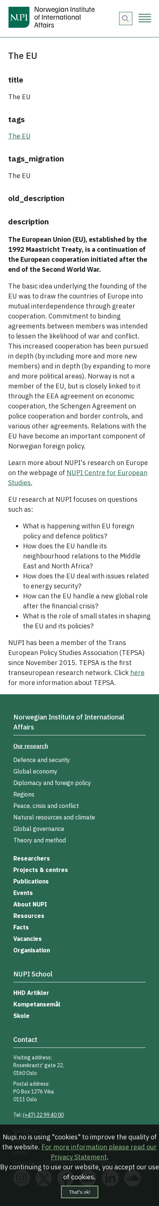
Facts (21, 927)
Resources (28, 915)
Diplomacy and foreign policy (52, 782)
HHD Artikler (31, 992)
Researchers (31, 858)
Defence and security (41, 760)
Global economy (35, 771)
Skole (21, 1015)
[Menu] (144, 19)
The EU (19, 136)
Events (23, 892)
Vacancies (27, 938)
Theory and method (39, 840)
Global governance (38, 828)
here (137, 672)
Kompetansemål (36, 1004)
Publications (31, 881)
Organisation (31, 950)
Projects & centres (40, 869)
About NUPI (30, 904)
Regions (23, 794)
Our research (30, 745)
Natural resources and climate (54, 817)
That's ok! (79, 1192)
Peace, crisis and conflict (46, 805)
